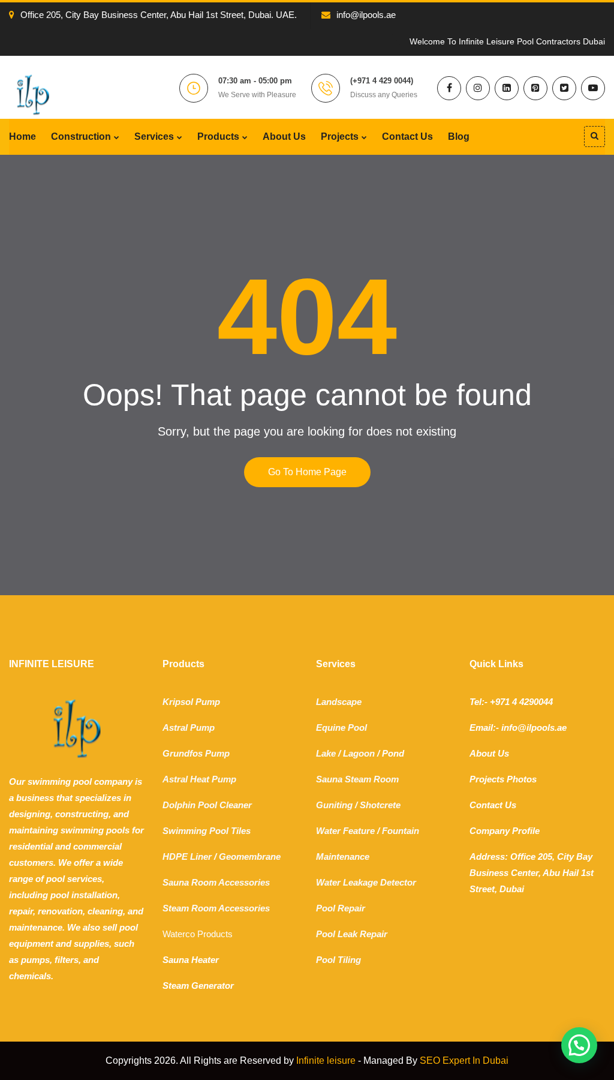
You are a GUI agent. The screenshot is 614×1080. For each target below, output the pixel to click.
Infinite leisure (326, 1060)
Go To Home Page (307, 472)
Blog (458, 136)
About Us (284, 136)
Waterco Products (197, 934)
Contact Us (407, 136)
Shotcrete (380, 805)
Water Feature (345, 831)
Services (154, 136)
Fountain (400, 831)
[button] (579, 1045)
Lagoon (359, 753)
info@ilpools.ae (366, 15)
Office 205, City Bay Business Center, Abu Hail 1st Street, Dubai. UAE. (158, 15)
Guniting (334, 805)
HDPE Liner (187, 856)
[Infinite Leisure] (33, 93)
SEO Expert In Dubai (464, 1060)
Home (22, 136)
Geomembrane (250, 856)
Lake (326, 753)
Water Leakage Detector (366, 882)
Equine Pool (341, 727)
